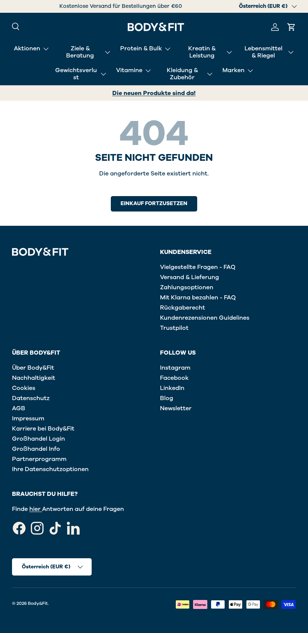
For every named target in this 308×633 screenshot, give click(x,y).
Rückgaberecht (182, 308)
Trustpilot (174, 328)
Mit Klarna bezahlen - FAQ (198, 297)
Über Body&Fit (33, 368)
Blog (166, 398)
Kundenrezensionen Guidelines (204, 318)
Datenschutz (31, 398)
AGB (18, 408)
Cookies (23, 388)
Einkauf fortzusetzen (154, 203)
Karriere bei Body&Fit (43, 429)
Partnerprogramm (39, 459)
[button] (291, 27)
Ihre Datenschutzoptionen (50, 469)
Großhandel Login (38, 439)
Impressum (28, 418)
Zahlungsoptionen (186, 287)
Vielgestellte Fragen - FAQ (198, 267)
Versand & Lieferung (189, 277)
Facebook (174, 378)
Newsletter (176, 408)
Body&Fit (38, 603)
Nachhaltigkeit (33, 378)
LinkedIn (172, 388)
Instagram (175, 368)
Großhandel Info (36, 449)
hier (35, 509)
